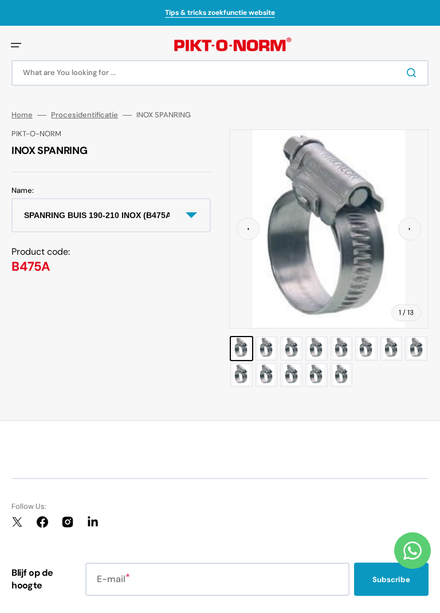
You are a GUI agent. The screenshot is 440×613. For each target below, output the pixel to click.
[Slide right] (409, 228)
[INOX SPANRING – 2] (267, 349)
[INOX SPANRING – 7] (391, 349)
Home (22, 115)
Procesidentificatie (84, 115)
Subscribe (391, 579)
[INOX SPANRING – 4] (316, 349)
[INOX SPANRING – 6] (366, 349)
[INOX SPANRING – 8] (416, 349)
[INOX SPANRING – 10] (267, 375)
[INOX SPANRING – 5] (342, 349)
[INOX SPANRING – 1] (241, 349)
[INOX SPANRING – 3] (291, 349)
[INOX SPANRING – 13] (342, 375)
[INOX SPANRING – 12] (316, 375)
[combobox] (220, 73)
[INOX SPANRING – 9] (241, 375)
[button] (16, 45)
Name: (22, 190)
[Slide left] (248, 228)
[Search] (414, 72)
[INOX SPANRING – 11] (291, 375)
